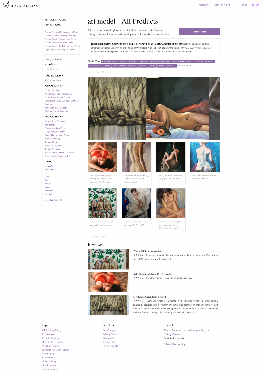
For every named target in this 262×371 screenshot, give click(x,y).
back (135, 181)
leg (163, 175)
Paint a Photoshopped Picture (57, 135)
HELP (244, 5)
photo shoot (106, 178)
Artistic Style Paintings (55, 121)
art (125, 175)
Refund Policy (110, 341)
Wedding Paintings (51, 345)
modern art (132, 175)
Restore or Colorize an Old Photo (59, 152)
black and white (51, 169)
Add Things (50, 124)
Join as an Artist (50, 369)
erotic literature (174, 178)
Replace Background (53, 145)
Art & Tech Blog (111, 345)
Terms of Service (111, 338)
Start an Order (199, 31)
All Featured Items (53, 80)
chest (101, 225)
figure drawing (142, 175)
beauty (103, 175)
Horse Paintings (49, 361)
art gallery (137, 178)
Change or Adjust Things (56, 128)
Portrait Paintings (52, 90)
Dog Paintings (49, 353)
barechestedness (96, 221)
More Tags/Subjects (53, 199)
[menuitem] (203, 5)
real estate (49, 190)
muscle (106, 221)
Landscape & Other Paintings (56, 349)
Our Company (110, 330)
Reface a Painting (52, 138)
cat (46, 173)
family (47, 183)
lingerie (97, 175)
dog (46, 180)
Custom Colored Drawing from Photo (61, 35)
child (47, 176)
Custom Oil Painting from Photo (59, 42)
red (91, 175)
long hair (106, 181)
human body (167, 225)
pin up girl (163, 178)
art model (98, 181)
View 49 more (184, 65)
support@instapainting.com (196, 330)
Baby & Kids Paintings (53, 341)
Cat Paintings (48, 357)
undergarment (95, 178)
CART (256, 5)
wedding (48, 194)
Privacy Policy (110, 334)
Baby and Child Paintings (56, 107)
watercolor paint (202, 175)
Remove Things (51, 142)
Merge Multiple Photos (55, 131)
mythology (108, 225)
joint (138, 225)
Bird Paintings (49, 365)
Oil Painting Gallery (52, 330)
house (47, 187)
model (109, 175)
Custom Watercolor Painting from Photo (62, 46)
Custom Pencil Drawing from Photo (60, 39)
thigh (161, 228)
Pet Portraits (48, 334)
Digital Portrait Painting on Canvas (60, 49)
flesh (92, 181)
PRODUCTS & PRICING (225, 5)
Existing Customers (173, 334)
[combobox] (63, 69)
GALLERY (203, 5)
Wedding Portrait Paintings (56, 111)
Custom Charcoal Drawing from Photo (61, 32)
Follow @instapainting (174, 344)
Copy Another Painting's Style (58, 156)
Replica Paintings (52, 149)
